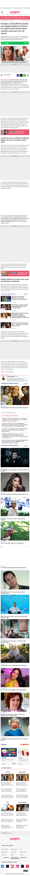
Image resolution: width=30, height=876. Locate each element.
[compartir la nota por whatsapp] (24, 75)
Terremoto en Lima (18, 8)
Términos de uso (14, 857)
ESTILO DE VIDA (18, 14)
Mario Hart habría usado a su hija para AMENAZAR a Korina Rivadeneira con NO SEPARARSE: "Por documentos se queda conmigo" (15, 441)
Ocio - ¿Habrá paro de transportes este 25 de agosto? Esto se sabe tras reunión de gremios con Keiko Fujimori (14, 17)
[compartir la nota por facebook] (18, 75)
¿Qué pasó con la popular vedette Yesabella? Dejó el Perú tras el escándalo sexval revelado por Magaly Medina (14, 430)
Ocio (21, 849)
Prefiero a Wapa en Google (9, 412)
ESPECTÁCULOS (7, 14)
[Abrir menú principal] (2, 12)
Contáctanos (6, 857)
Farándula (11, 20)
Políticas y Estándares (15, 858)
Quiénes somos (23, 857)
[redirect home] (15, 13)
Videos (12, 854)
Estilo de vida (13, 852)
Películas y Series (23, 852)
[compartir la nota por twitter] (21, 75)
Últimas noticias (5, 849)
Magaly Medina (5, 79)
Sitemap (21, 854)
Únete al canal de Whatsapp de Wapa (16, 43)
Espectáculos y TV (4, 20)
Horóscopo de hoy (8, 8)
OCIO (22, 14)
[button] (28, 17)
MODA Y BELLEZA (13, 14)
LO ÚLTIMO (2, 14)
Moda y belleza (4, 852)
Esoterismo (4, 854)
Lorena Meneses (7, 74)
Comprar (14, 763)
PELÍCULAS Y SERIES (27, 14)
